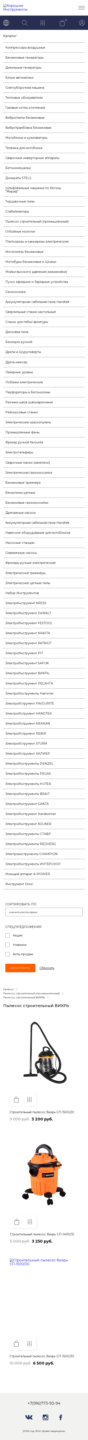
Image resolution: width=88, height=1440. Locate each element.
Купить (16, 1099)
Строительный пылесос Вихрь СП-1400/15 (42, 1234)
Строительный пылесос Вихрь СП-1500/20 (42, 1112)
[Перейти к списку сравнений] (43, 23)
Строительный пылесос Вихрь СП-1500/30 (42, 1356)
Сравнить (29, 1099)
